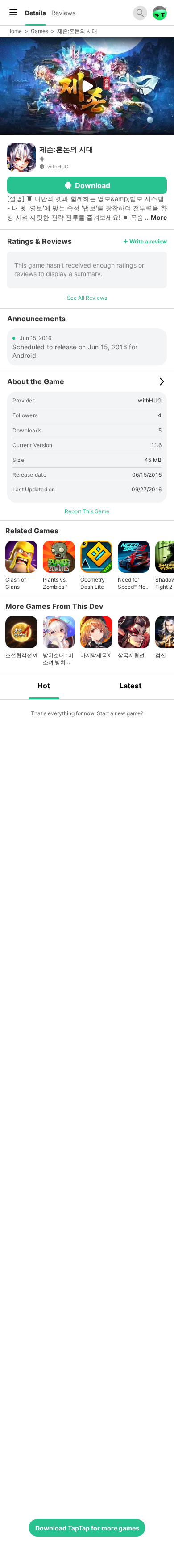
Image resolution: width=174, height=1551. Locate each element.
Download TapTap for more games (87, 1528)
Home (14, 31)
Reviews (63, 13)
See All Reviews (87, 297)
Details (35, 13)
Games (39, 31)
